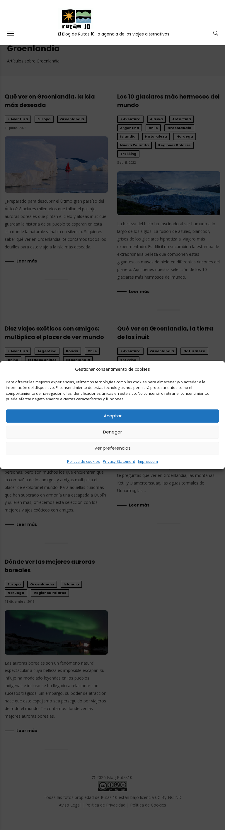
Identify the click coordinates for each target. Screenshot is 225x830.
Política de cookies (83, 461)
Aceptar (113, 416)
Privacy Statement (119, 461)
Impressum (148, 461)
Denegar (112, 432)
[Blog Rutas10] (76, 19)
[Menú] (10, 33)
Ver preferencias (112, 448)
